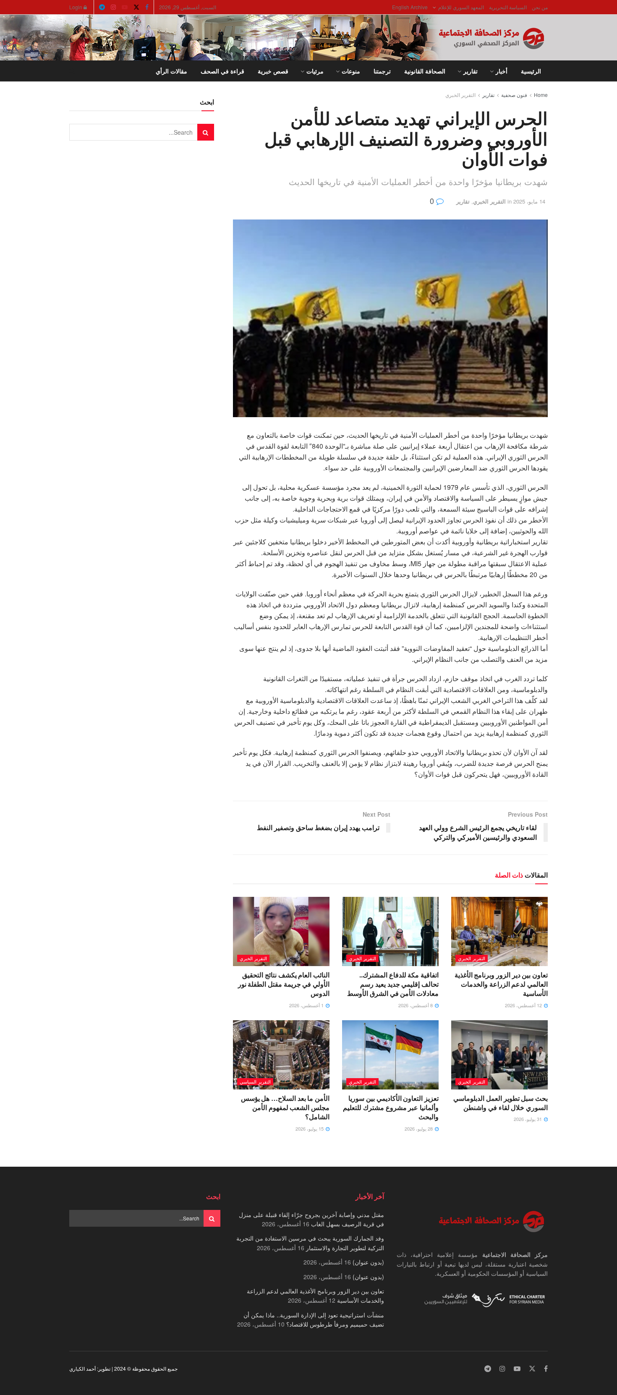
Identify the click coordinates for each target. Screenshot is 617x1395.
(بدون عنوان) (368, 1262)
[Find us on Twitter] (136, 7)
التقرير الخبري (460, 94)
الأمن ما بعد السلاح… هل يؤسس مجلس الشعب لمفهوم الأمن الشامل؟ (285, 1107)
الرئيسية (531, 71)
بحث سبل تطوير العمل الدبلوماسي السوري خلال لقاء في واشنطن (500, 1102)
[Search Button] (72, 70)
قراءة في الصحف (222, 71)
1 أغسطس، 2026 (307, 1005)
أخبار (501, 71)
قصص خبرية (273, 71)
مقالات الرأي (171, 71)
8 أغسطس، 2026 (416, 1005)
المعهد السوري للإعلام (461, 6)
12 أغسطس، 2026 (524, 1005)
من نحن (540, 6)
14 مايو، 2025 (529, 201)
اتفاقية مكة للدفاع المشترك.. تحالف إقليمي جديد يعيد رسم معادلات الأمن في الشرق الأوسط (393, 984)
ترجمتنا (382, 71)
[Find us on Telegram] (102, 7)
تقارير (470, 71)
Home (541, 94)
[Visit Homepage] (493, 37)
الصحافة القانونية (424, 71)
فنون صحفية (514, 94)
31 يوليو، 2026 (528, 1118)
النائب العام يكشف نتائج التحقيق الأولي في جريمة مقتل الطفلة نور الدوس (283, 984)
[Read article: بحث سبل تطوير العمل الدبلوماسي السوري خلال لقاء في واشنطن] (499, 1054)
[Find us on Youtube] (125, 7)
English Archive (410, 6)
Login (76, 6)
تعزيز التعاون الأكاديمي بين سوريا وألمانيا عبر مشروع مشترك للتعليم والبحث (391, 1107)
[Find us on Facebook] (147, 7)
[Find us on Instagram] (113, 7)
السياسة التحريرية (508, 6)
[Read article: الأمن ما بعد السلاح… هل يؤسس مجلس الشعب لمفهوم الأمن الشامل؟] (281, 1054)
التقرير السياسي (255, 1081)
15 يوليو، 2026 (310, 1128)
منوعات (351, 71)
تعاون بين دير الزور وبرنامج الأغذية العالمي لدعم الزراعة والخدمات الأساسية (501, 984)
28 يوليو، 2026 (419, 1128)
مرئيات (315, 71)
